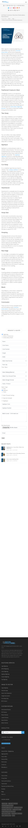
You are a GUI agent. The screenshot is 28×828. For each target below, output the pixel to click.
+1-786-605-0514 (8, 5)
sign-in (18, 10)
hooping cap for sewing (17, 809)
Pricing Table (4, 778)
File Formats (4, 761)
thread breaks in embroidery (17, 813)
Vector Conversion (8, 336)
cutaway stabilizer (13, 170)
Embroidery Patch (8, 337)
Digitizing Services (8, 663)
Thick (4, 392)
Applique (5, 401)
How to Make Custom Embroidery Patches (15, 453)
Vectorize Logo (4, 690)
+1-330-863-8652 (19, 5)
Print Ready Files (4, 698)
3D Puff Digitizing (5, 668)
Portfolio (3, 789)
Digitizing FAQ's (4, 753)
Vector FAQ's (4, 756)
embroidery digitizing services (7, 807)
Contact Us (3, 764)
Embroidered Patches (6, 709)
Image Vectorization (5, 695)
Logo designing (4, 687)
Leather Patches (4, 717)
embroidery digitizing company (7, 805)
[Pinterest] (19, 8)
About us (3, 794)
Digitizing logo (4, 803)
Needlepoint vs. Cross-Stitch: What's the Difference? (15, 448)
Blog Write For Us (6, 743)
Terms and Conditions (6, 781)
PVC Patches (4, 712)
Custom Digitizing (5, 676)
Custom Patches (7, 706)
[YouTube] (14, 8)
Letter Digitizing (4, 671)
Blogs (2, 791)
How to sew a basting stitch (12, 459)
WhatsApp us (4, 767)
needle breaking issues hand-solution (8, 811)
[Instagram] (17, 8)
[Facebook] (12, 8)
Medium (5, 390)
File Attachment (5, 425)
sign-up (11, 10)
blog (13, 18)
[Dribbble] (15, 8)
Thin (4, 388)
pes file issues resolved (6, 813)
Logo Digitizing (4, 666)
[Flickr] (10, 8)
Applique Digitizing (5, 674)
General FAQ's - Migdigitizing (7, 751)
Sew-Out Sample (7, 398)
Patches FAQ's (4, 759)
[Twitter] (8, 8)
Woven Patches (4, 714)
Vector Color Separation (6, 693)
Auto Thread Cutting (8, 395)
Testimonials (4, 783)
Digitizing (5, 334)
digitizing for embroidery (13, 803)
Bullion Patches (4, 722)
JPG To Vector (4, 701)
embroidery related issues (6, 809)
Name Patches (4, 720)
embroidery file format (18, 807)
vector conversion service (6, 815)
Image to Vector (7, 684)
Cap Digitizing (4, 679)
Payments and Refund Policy (7, 786)
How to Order (4, 775)
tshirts (13, 815)
